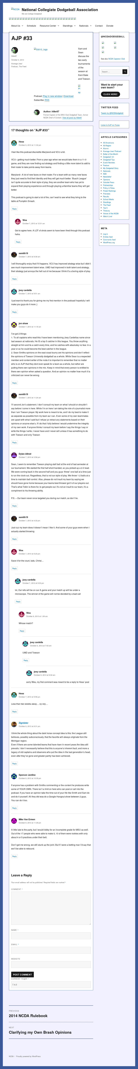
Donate (109, 25)
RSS (47, 99)
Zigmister (23, 722)
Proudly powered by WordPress (28, 1056)
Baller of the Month (110, 154)
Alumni (105, 148)
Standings (68, 25)
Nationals (83, 25)
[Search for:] (112, 71)
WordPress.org (109, 242)
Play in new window (52, 96)
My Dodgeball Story (110, 168)
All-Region (107, 145)
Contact (99, 25)
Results (106, 196)
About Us (15, 25)
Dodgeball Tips (109, 159)
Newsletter (107, 176)
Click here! (111, 94)
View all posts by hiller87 (72, 117)
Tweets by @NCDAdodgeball (112, 113)
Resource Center (48, 25)
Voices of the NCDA (111, 213)
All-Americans (108, 142)
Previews (106, 193)
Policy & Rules (109, 188)
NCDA (11, 1056)
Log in (105, 234)
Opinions (106, 179)
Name (15, 930)
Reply (14, 208)
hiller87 (14, 56)
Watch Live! (107, 216)
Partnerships (108, 185)
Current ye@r (20, 978)
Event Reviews (109, 162)
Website (15, 959)
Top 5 (105, 207)
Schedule (31, 25)
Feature (106, 165)
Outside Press (108, 182)
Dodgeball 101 (108, 157)
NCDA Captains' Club (116, 58)
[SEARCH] (125, 71)
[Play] (62, 89)
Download (68, 96)
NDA (105, 174)
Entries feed (108, 236)
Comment (17, 889)
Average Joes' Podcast (112, 151)
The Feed (22, 66)
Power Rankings (109, 191)
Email (15, 944)
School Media (108, 199)
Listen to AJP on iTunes (110, 125)
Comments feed (109, 239)
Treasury (106, 210)
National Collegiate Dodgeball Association (60, 9)
